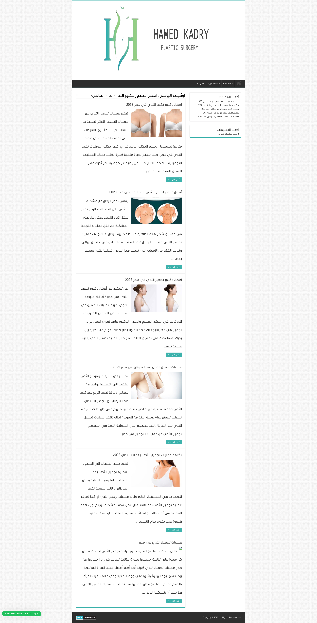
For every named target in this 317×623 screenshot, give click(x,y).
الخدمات (229, 83)
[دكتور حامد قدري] (158, 39)
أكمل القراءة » (174, 179)
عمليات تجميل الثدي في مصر (160, 542)
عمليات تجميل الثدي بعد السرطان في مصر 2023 (147, 367)
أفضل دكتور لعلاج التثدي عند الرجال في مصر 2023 (145, 192)
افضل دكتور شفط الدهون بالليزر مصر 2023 (219, 109)
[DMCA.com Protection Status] (86, 617)
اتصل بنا (200, 83)
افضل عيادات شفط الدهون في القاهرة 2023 (218, 105)
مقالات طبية (214, 83)
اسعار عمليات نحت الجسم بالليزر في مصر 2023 (218, 116)
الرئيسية (239, 83)
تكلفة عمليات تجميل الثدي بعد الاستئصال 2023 (147, 455)
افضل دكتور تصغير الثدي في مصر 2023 (153, 280)
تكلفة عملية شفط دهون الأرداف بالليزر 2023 (218, 101)
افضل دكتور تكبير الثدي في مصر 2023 (154, 104)
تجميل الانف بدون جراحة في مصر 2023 (221, 113)
